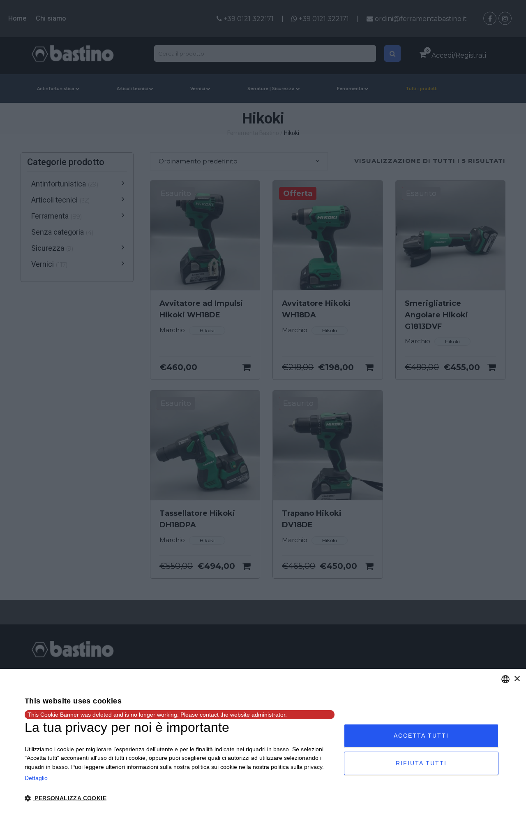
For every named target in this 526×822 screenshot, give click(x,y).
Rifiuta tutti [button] (421, 763)
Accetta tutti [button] (421, 735)
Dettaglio (36, 778)
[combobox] (505, 679)
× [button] (517, 679)
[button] (180, 798)
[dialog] (263, 745)
